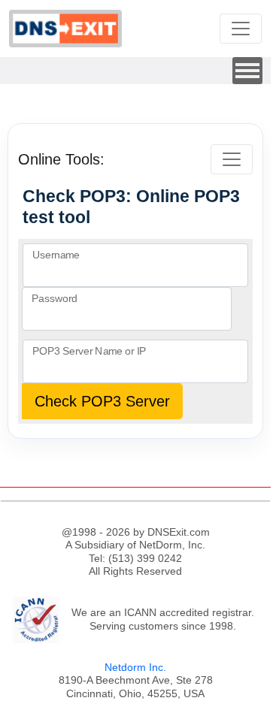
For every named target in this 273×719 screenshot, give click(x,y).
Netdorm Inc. (135, 667)
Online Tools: (61, 159)
